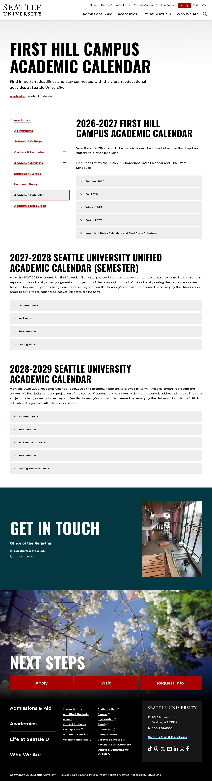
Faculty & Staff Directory (114, 744)
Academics (127, 14)
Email (101, 724)
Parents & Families (75, 734)
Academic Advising (28, 163)
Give (205, 5)
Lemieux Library (26, 184)
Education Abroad (28, 173)
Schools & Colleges (28, 141)
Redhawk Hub (107, 709)
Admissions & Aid (97, 14)
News (93, 5)
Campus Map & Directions (167, 737)
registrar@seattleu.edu (29, 550)
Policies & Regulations (73, 774)
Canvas (102, 714)
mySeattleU (105, 719)
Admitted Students (76, 714)
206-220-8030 (24, 556)
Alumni (67, 719)
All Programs (23, 130)
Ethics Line (154, 774)
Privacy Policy (97, 774)
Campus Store (107, 734)
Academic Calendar (29, 195)
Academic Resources (30, 205)
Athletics (121, 5)
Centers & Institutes (29, 152)
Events (105, 5)
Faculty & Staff (73, 729)
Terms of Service (118, 774)
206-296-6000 (162, 728)
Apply (184, 5)
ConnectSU (105, 729)
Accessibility (138, 774)
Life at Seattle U (156, 14)
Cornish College (144, 5)
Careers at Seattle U (111, 739)
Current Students (74, 724)
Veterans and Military (77, 739)
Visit (195, 5)
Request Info (170, 683)
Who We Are (188, 14)
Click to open (167, 5)
